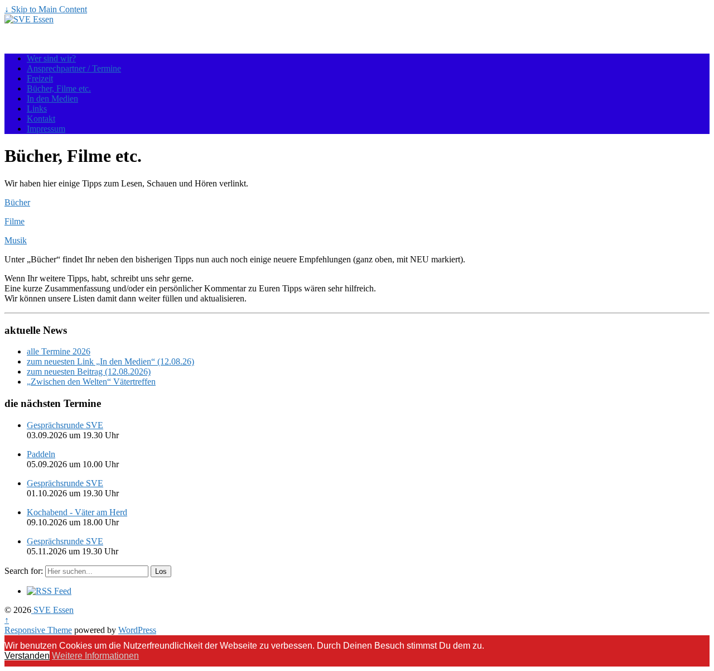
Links (37, 108)
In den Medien (52, 98)
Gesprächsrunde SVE (65, 425)
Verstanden (27, 655)
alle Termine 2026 (58, 351)
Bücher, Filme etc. (59, 88)
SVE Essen (52, 610)
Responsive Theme (38, 630)
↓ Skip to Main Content (45, 9)
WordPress (137, 630)
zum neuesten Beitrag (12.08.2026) (89, 371)
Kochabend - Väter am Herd (77, 512)
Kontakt (41, 118)
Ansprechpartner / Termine (74, 68)
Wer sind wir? (51, 58)
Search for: (23, 571)
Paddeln (41, 454)
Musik (15, 240)
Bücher (17, 202)
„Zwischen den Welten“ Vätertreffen (91, 381)
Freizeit (40, 78)
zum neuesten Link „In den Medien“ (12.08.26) (110, 361)
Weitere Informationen (95, 655)
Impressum (46, 128)
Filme (14, 221)
